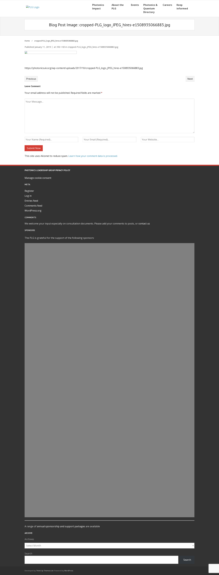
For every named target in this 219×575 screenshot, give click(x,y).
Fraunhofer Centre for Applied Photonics (109, 383)
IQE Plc (109, 274)
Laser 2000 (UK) (109, 356)
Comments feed (33, 205)
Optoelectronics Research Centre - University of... (109, 500)
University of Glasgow (109, 507)
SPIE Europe (109, 418)
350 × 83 (60, 47)
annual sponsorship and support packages (61, 526)
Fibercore (109, 322)
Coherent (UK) (109, 260)
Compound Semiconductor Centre (109, 473)
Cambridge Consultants (109, 342)
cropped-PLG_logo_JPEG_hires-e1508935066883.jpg (93, 47)
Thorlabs (109, 253)
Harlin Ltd (109, 377)
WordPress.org (33, 210)
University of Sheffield (109, 370)
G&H (109, 363)
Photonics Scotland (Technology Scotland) (109, 294)
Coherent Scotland (109, 335)
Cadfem (109, 287)
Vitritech (109, 452)
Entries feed (31, 200)
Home (27, 41)
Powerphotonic (109, 493)
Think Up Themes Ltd (44, 570)
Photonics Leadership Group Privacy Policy (47, 170)
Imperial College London (109, 466)
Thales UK (109, 486)
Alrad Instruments (109, 390)
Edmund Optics (109, 315)
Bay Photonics (109, 479)
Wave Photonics (109, 459)
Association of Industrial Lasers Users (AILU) (109, 329)
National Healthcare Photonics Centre (109, 424)
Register (29, 191)
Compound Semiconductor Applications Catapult (109, 267)
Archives (29, 539)
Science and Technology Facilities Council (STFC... (109, 397)
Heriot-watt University (109, 404)
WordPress (68, 570)
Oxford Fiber (109, 246)
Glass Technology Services (109, 431)
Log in (28, 195)
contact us (144, 223)
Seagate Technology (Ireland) (109, 411)
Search (28, 553)
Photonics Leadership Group (109, 438)
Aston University (109, 281)
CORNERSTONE (109, 308)
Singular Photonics (110, 514)
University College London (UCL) (109, 301)
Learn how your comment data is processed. (93, 156)
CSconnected (109, 445)
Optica (109, 349)
